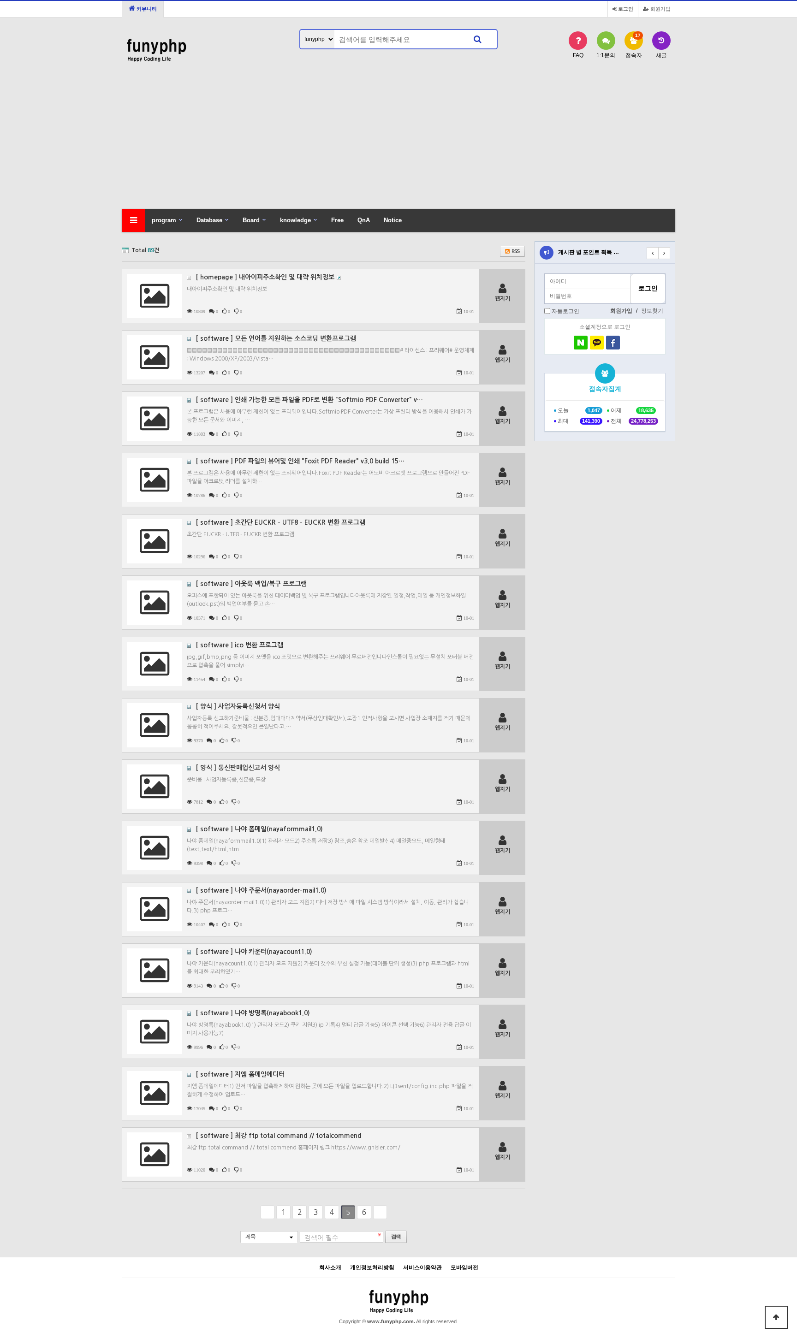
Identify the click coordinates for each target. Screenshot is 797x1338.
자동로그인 (565, 311)
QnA (363, 220)
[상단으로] (776, 1317)
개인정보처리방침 (372, 1268)
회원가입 (660, 9)
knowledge (295, 220)
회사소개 (330, 1268)
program (164, 220)
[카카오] (597, 342)
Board (251, 220)
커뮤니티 (146, 9)
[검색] (477, 39)
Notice (393, 220)
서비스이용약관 (422, 1268)
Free (337, 220)
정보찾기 (652, 311)
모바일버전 (464, 1268)
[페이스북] (613, 342)
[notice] (546, 253)
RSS (512, 251)
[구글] (629, 342)
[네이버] (581, 342)
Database (209, 220)
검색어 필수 (321, 1238)
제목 (250, 1237)
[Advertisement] (398, 139)
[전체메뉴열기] (133, 220)
